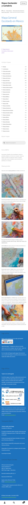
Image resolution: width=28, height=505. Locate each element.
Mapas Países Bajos (7, 124)
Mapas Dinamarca (7, 108)
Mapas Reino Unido (7, 85)
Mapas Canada (6, 101)
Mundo (4, 66)
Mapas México (9, 10)
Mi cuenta (4, 502)
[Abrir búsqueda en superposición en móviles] (14, 142)
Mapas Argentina (6, 89)
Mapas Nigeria (6, 119)
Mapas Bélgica (6, 96)
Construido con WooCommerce (9, 497)
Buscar (14, 502)
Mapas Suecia (6, 128)
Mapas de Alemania (7, 76)
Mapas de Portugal (7, 82)
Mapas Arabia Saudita (7, 87)
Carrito (21, 501)
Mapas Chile (5, 103)
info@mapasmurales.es (10, 415)
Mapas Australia (6, 92)
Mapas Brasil (5, 98)
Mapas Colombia (6, 105)
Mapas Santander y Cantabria (9, 4)
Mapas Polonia (6, 126)
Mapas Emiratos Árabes (8, 110)
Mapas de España (6, 73)
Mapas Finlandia (6, 115)
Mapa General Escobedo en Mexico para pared (7, 50)
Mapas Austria (6, 94)
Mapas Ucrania (6, 131)
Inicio (4, 10)
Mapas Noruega (6, 121)
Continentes (5, 69)
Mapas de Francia (6, 78)
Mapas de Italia (6, 80)
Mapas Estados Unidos (8, 112)
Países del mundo (6, 71)
